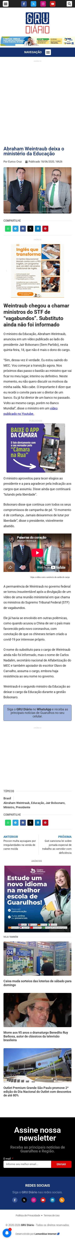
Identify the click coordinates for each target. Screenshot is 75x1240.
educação (37, 803)
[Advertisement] (37, 101)
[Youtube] (52, 4)
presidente (23, 807)
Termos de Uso (51, 1215)
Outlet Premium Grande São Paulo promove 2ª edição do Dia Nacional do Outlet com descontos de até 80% (37, 1091)
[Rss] (62, 1200)
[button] (6, 4)
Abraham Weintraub (16, 803)
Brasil (7, 798)
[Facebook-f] (24, 4)
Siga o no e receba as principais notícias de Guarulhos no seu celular (37, 712)
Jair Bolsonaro (55, 803)
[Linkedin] (52, 1200)
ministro (8, 807)
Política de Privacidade (28, 1215)
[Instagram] (43, 4)
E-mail (7, 1158)
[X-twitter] (33, 4)
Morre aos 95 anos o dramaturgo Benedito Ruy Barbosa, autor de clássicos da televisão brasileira (35, 1036)
